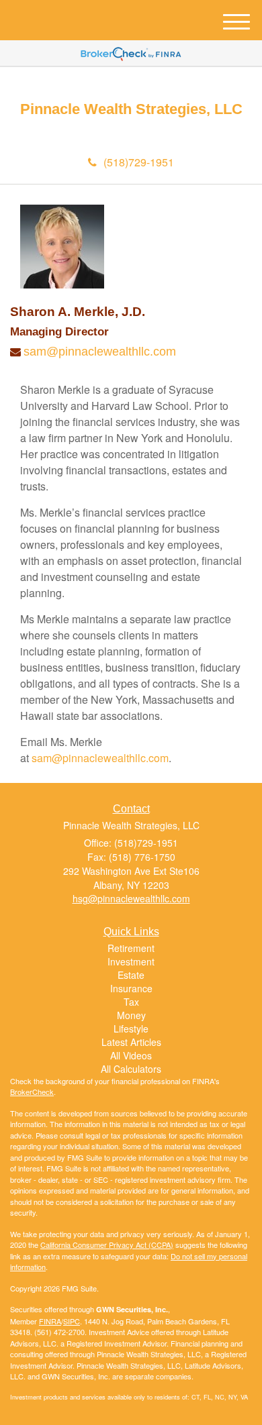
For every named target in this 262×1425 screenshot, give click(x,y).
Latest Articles (131, 1042)
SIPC (71, 1321)
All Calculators (131, 1068)
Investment (131, 961)
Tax (131, 1001)
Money (131, 1015)
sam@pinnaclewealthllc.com (100, 351)
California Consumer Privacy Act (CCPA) (106, 1244)
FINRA (50, 1321)
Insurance (131, 988)
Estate (131, 975)
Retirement (131, 948)
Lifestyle (131, 1028)
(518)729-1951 (138, 162)
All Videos (131, 1055)
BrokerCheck (32, 1091)
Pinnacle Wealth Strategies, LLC (131, 109)
